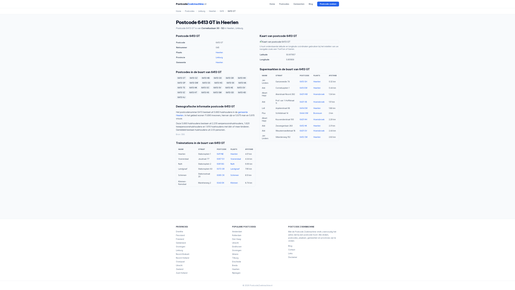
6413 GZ (194, 78)
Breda (235, 265)
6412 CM (303, 137)
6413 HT (193, 92)
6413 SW (217, 92)
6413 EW (303, 88)
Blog (311, 4)
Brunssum (317, 113)
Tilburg (235, 258)
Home (272, 4)
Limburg (219, 57)
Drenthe (179, 231)
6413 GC (205, 87)
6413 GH (303, 81)
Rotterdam (236, 235)
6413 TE (181, 87)
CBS (183, 134)
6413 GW (194, 83)
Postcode (191, 4)
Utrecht (179, 265)
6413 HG (218, 83)
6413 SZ (181, 92)
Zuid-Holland (181, 273)
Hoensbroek (319, 94)
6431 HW (304, 94)
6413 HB (205, 78)
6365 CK (221, 175)
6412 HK (303, 126)
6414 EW (304, 108)
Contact (291, 250)
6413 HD (242, 92)
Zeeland (179, 269)
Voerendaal (236, 159)
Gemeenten (298, 4)
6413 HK (193, 87)
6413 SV (217, 87)
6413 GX (218, 78)
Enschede (236, 261)
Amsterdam (237, 231)
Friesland (180, 239)
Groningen (180, 246)
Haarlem (235, 269)
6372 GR (221, 169)
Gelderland (181, 243)
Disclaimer (292, 257)
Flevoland (180, 235)
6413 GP (181, 83)
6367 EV (221, 159)
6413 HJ (181, 97)
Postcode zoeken (328, 4)
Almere (235, 254)
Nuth (233, 164)
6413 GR (230, 78)
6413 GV (241, 87)
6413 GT (181, 78)
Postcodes (284, 4)
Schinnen (235, 175)
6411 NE (220, 154)
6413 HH (242, 78)
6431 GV (303, 131)
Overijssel (180, 261)
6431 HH (303, 119)
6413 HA (242, 83)
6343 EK (220, 183)
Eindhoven (237, 246)
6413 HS (205, 92)
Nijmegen (236, 273)
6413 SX (230, 83)
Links (290, 253)
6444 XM (304, 113)
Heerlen (219, 52)
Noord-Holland (182, 258)
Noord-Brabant (182, 254)
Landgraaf (235, 169)
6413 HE (229, 87)
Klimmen (234, 183)
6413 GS (206, 83)
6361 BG (220, 164)
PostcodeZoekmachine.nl (261, 285)
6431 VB (303, 102)
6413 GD (230, 92)
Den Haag (236, 239)
